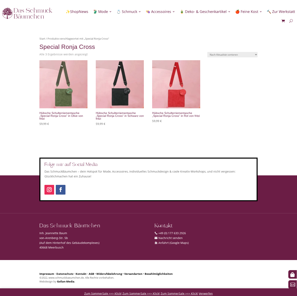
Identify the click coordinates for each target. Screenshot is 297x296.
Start (42, 38)
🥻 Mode (100, 11)
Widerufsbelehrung (109, 274)
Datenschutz (64, 274)
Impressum (46, 274)
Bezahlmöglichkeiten (159, 274)
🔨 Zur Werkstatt (281, 11)
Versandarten (133, 274)
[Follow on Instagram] (49, 190)
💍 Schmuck (126, 11)
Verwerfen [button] (206, 293)
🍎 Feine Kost (246, 11)
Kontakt (81, 274)
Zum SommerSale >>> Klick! (103, 293)
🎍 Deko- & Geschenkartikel (203, 11)
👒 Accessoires (158, 11)
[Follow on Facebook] (60, 190)
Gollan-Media (65, 281)
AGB (91, 274)
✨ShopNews (77, 11)
